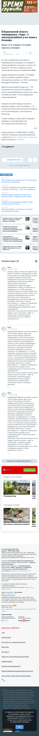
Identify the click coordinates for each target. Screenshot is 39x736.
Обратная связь (6, 637)
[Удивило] (23, 152)
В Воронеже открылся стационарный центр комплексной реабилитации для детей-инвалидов (12, 229)
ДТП (4, 52)
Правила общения (7, 661)
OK (19, 727)
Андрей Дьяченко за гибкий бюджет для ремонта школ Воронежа (12, 248)
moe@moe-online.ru (26, 571)
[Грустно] (29, 152)
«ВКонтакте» (23, 137)
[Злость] (35, 152)
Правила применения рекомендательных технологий (17, 671)
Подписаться (29, 470)
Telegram (14, 137)
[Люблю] (16, 152)
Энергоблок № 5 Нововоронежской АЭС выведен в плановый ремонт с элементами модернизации (12, 239)
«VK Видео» (20, 139)
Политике (27, 718)
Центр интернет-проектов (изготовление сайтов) (16, 676)
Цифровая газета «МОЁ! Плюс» (11, 628)
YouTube (27, 609)
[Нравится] (4, 152)
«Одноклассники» (19, 609)
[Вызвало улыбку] (10, 152)
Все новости (5, 652)
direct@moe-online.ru (10, 594)
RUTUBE (33, 609)
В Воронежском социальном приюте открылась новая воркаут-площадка (12, 219)
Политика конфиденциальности (11, 666)
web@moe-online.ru (15, 571)
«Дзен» (4, 609)
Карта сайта (5, 647)
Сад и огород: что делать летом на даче (14, 642)
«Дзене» (32, 137)
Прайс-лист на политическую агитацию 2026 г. (15, 656)
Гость (9, 267)
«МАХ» (31, 132)
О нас (3, 632)
